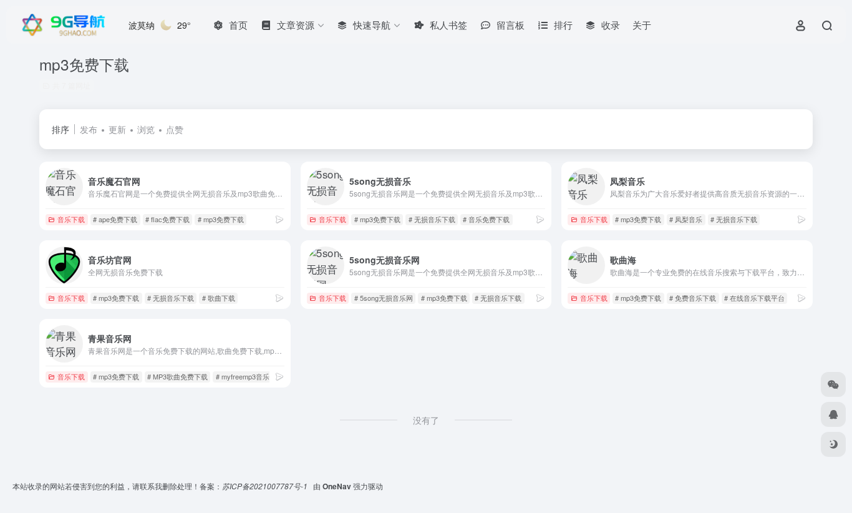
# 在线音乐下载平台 (754, 298)
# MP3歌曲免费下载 (177, 376)
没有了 (426, 420)
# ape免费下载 (115, 219)
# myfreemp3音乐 (242, 376)
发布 (88, 129)
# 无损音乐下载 (432, 219)
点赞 (174, 129)
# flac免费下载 (167, 219)
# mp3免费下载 (221, 219)
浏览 (146, 129)
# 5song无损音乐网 (383, 298)
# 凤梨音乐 (685, 219)
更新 (117, 129)
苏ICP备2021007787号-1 (265, 486)
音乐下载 (71, 219)
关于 (641, 24)
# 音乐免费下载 (486, 219)
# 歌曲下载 (218, 298)
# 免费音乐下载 (692, 298)
